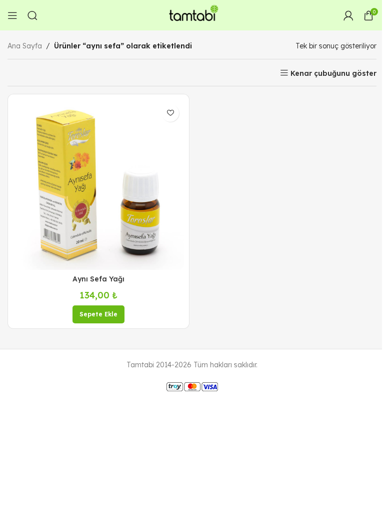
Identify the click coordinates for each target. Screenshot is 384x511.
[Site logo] (192, 14)
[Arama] (32, 15)
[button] (98, 314)
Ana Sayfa (25, 45)
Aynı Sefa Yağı (98, 278)
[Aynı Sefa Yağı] (98, 184)
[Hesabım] (348, 15)
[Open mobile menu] (12, 15)
